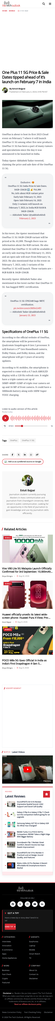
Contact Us (33, 974)
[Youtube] (35, 904)
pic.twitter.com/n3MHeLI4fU (27, 308)
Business (5, 970)
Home (4, 11)
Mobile (12, 11)
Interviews (6, 941)
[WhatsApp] (31, 454)
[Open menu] (50, 4)
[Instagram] (27, 904)
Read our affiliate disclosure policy (27, 1004)
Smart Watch (34, 954)
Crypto (5, 978)
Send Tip (9, 926)
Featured (6, 982)
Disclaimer (33, 978)
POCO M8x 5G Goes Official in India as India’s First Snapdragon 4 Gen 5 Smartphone (24, 662)
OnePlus (13, 440)
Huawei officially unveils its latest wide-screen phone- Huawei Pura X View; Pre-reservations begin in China (25, 616)
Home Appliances (9, 958)
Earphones (33, 941)
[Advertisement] (27, 41)
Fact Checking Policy (32, 1012)
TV (30, 958)
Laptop (32, 945)
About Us (33, 970)
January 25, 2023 (27, 315)
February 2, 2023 (27, 218)
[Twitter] (20, 904)
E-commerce (7, 950)
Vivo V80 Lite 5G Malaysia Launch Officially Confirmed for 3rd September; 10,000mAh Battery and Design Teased (26, 570)
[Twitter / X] (18, 454)
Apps (4, 954)
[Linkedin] (42, 904)
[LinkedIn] (24, 454)
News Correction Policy (11, 1012)
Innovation (6, 945)
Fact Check (6, 974)
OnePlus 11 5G (28, 440)
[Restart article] (4, 426)
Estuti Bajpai (27, 490)
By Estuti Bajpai (17, 88)
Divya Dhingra (7, 576)
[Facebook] (12, 454)
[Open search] (44, 4)
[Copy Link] (37, 454)
